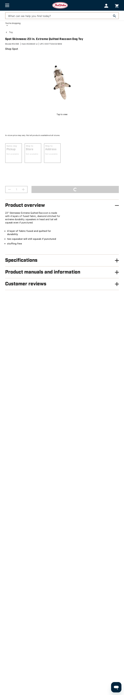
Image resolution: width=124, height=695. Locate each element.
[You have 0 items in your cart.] (117, 5)
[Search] (114, 16)
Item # (28, 44)
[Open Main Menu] (7, 5)
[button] (106, 6)
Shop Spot (11, 48)
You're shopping (13, 23)
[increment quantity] (23, 189)
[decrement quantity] (9, 189)
